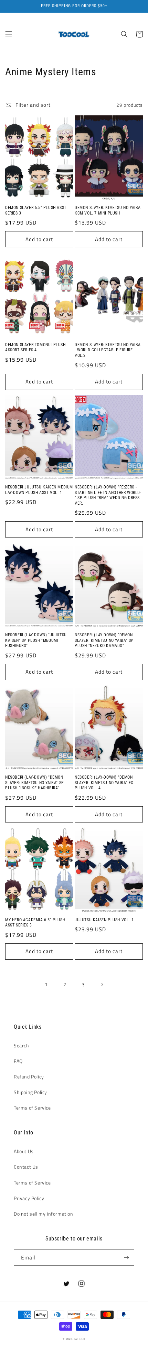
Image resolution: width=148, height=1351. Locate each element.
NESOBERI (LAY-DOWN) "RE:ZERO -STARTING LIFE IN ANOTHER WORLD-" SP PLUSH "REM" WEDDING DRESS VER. (108, 495)
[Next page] (101, 984)
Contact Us (26, 1166)
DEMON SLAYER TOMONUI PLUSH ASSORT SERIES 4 (35, 347)
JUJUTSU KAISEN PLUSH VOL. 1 (104, 919)
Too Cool (79, 1339)
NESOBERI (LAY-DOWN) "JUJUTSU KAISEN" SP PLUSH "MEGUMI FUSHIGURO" (36, 640)
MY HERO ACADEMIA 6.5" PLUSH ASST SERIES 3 (35, 922)
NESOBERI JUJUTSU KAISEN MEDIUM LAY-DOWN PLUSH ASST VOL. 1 (39, 490)
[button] (8, 34)
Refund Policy (29, 1076)
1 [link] (46, 984)
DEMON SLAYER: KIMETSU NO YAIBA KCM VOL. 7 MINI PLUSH (108, 210)
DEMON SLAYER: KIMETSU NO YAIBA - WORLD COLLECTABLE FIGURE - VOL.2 (108, 350)
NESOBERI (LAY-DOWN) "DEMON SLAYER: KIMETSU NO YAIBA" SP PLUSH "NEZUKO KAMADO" (104, 640)
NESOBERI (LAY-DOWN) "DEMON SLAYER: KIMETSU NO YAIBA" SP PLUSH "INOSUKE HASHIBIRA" (34, 782)
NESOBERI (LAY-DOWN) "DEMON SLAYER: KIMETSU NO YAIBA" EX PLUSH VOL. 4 (104, 782)
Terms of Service (32, 1107)
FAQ (18, 1061)
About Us (24, 1151)
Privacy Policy (29, 1198)
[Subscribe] (126, 1257)
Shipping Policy (30, 1092)
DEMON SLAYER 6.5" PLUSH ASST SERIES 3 (35, 210)
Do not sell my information (43, 1213)
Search (21, 1045)
